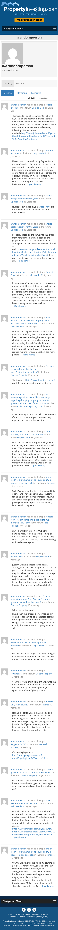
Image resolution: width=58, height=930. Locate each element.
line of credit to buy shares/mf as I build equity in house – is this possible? (31, 480)
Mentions (22, 92)
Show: (31, 97)
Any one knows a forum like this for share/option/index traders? (32, 369)
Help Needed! (39, 153)
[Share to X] (29, 910)
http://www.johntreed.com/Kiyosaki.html (32, 828)
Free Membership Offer (29, 20)
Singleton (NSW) (18, 744)
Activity (8, 83)
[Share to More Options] (34, 910)
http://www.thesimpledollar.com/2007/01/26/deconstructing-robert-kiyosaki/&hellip (33, 833)
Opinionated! (38, 107)
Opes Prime (44, 206)
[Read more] (35, 184)
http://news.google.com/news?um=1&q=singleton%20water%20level (30, 756)
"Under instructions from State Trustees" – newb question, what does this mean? (30, 599)
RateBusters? (17, 556)
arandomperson (18, 104)
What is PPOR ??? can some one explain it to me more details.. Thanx (32, 519)
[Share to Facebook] (24, 910)
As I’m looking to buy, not (29, 406)
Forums (20, 83)
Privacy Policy (42, 916)
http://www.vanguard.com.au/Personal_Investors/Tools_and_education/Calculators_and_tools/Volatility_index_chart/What (34, 252)
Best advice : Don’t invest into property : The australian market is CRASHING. (30, 320)
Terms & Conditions (27, 916)
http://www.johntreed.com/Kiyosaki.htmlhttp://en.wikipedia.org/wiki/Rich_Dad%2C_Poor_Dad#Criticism (34, 136)
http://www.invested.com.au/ (40, 380)
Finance (50, 483)
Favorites (36, 92)
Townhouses (17, 673)
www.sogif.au (50, 925)
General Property (19, 375)
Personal (7, 92)
